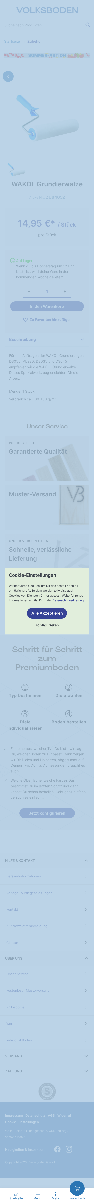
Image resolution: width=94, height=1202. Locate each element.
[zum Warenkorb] (77, 1188)
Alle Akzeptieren (47, 613)
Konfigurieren (47, 625)
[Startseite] (16, 1194)
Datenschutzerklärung (68, 600)
